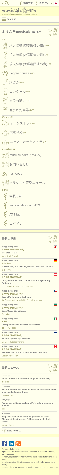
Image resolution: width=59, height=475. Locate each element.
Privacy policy (53, 467)
